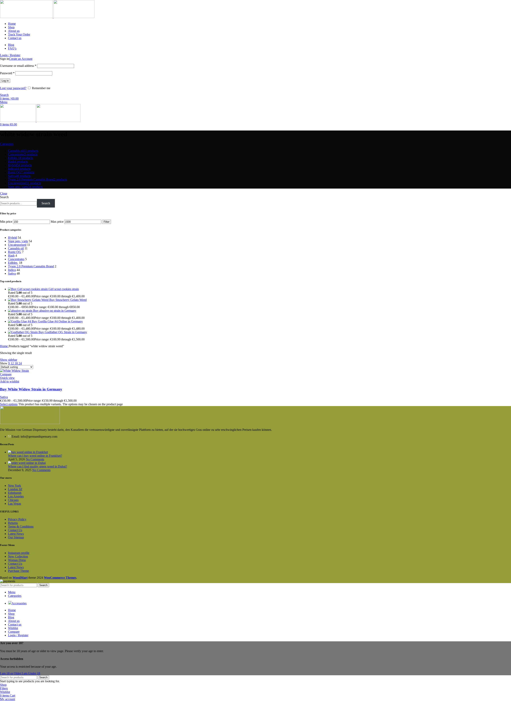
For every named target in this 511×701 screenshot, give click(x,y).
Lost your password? (13, 88)
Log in (5, 80)
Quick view (7, 378)
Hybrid (12, 237)
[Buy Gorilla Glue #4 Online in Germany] (20, 321)
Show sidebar (8, 359)
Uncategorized (17, 244)
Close (3, 193)
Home (4, 346)
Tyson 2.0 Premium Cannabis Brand (31, 266)
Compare (14, 631)
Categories (6, 144)
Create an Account (20, 58)
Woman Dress (17, 560)
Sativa (12, 273)
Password (7, 73)
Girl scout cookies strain (64, 289)
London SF (15, 489)
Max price (57, 221)
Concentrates (16, 259)
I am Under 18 (31, 673)
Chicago (13, 500)
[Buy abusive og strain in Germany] (20, 310)
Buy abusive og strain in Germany (54, 310)
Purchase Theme (18, 570)
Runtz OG (14, 252)
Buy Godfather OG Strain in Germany (63, 332)
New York (14, 485)
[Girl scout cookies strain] (28, 289)
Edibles (13, 262)
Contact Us (15, 530)
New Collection (18, 556)
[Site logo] (26, 17)
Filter (106, 221)
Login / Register (18, 635)
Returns (13, 523)
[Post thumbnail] (28, 452)
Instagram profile (18, 553)
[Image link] (30, 423)
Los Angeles (16, 496)
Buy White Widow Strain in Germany (31, 389)
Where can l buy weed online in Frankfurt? (35, 455)
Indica (12, 270)
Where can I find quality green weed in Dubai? (37, 466)
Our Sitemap (16, 537)
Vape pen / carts (18, 241)
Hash (11, 255)
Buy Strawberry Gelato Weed (68, 300)
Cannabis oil (16, 248)
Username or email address (18, 65)
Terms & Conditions (21, 526)
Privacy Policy (17, 519)
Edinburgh (14, 492)
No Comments (35, 459)
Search (4, 197)
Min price (6, 221)
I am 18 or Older (11, 673)
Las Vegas (14, 503)
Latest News (16, 533)
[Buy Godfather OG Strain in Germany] (23, 332)
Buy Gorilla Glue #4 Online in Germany (57, 321)
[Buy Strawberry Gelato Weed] (28, 300)
